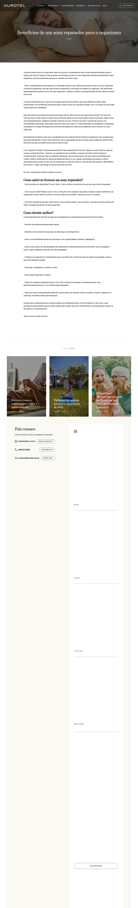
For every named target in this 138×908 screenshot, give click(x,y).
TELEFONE (78, 651)
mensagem (79, 724)
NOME (76, 504)
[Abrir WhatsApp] (133, 903)
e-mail (77, 578)
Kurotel (29, 94)
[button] (41, 5)
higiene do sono (55, 172)
